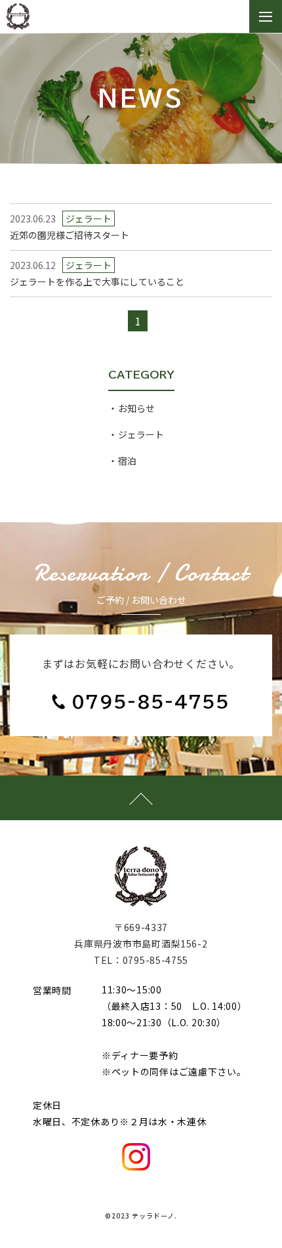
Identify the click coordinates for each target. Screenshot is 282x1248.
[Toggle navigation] (265, 17)
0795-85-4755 (150, 701)
